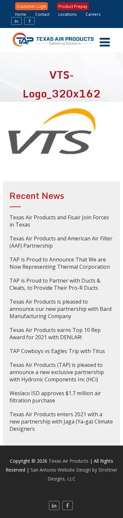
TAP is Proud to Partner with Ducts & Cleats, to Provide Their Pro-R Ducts (55, 284)
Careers (93, 14)
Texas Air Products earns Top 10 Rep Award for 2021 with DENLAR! (55, 333)
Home (20, 14)
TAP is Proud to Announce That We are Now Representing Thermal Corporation (60, 263)
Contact (42, 14)
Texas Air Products (69, 461)
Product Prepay (72, 6)
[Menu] (105, 42)
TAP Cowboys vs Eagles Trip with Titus (57, 351)
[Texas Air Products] (61, 48)
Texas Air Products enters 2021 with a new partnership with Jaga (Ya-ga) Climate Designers (61, 421)
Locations (67, 14)
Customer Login (31, 6)
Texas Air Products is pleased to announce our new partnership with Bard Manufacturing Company (61, 309)
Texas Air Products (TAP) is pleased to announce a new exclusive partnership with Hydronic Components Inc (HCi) (57, 372)
